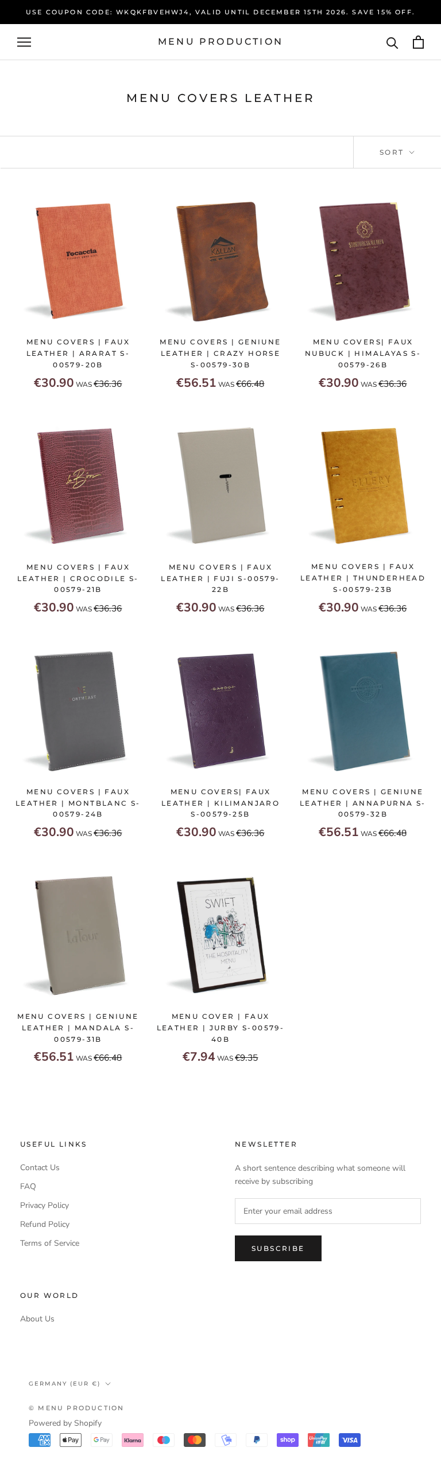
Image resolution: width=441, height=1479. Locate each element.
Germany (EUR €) (64, 1383)
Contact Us (40, 1167)
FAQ (28, 1186)
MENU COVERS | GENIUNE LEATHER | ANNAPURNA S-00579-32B (363, 803)
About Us (37, 1318)
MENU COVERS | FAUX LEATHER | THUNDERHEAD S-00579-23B (362, 578)
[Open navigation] (24, 42)
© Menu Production (76, 1408)
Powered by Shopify (65, 1423)
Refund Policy (44, 1224)
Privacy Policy (44, 1205)
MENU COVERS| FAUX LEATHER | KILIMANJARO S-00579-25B (220, 803)
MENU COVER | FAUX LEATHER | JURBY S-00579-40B (221, 1027)
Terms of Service (49, 1243)
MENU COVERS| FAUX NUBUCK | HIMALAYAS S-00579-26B (363, 353)
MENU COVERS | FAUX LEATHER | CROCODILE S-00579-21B (78, 578)
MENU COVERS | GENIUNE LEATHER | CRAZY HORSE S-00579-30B (220, 353)
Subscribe (278, 1248)
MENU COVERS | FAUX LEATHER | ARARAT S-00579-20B (78, 353)
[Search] (392, 42)
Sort (393, 152)
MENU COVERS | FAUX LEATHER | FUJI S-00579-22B (220, 578)
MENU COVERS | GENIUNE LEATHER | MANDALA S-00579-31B (77, 1027)
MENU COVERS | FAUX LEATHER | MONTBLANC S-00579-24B (78, 803)
